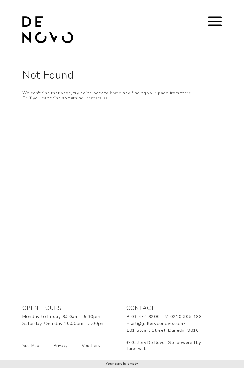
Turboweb (136, 348)
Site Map (31, 345)
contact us (97, 98)
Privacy (61, 345)
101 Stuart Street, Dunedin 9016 (162, 330)
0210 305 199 (186, 316)
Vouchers (91, 345)
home (115, 93)
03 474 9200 (145, 316)
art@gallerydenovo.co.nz (158, 323)
